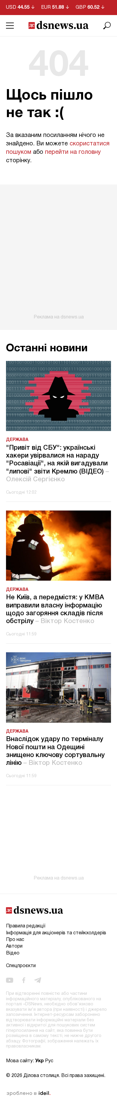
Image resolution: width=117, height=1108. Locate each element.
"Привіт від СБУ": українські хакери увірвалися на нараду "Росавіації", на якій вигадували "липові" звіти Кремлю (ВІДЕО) (57, 464)
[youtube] (9, 980)
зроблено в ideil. (28, 1093)
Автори (14, 946)
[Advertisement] (58, 252)
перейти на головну (73, 152)
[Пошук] (107, 25)
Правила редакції (25, 926)
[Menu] (10, 26)
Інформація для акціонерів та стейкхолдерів (56, 933)
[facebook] (24, 980)
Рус (49, 1061)
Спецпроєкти (21, 966)
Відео (13, 953)
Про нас (15, 940)
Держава (17, 440)
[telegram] (38, 980)
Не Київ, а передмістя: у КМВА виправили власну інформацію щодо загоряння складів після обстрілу (55, 609)
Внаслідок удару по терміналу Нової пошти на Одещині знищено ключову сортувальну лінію (55, 751)
